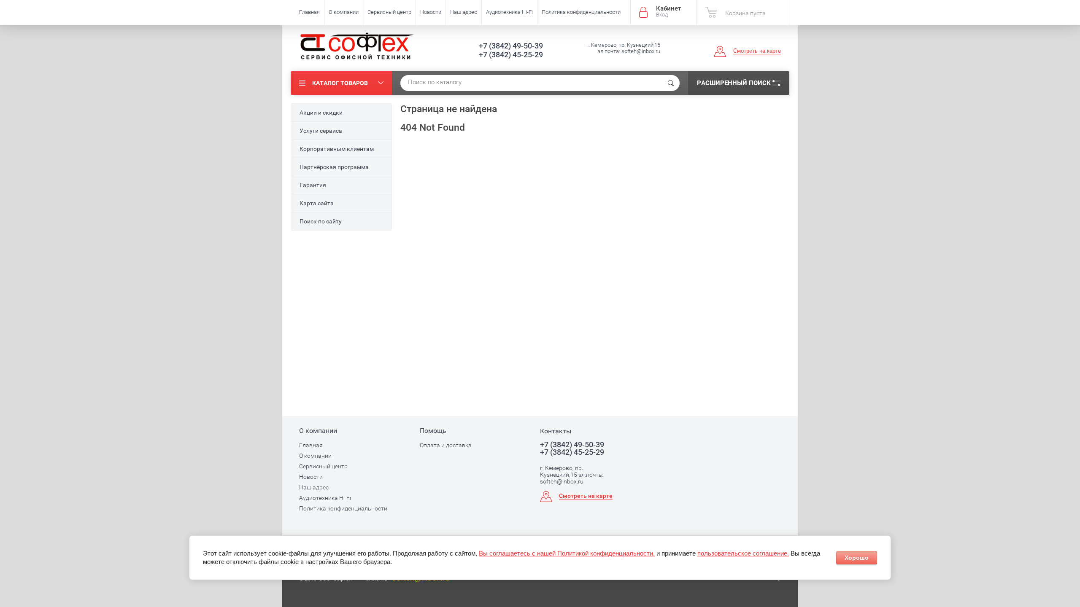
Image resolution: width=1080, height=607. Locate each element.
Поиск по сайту (321, 221)
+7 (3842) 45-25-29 (511, 54)
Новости (430, 12)
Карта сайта (317, 203)
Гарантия (313, 185)
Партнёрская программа (334, 167)
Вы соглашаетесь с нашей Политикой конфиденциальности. (567, 553)
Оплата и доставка (446, 445)
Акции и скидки (321, 112)
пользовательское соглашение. (743, 553)
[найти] (671, 83)
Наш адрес (463, 12)
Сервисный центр (389, 12)
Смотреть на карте (757, 51)
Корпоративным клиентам (337, 148)
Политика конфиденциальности (581, 12)
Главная (309, 12)
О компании (344, 12)
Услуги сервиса (321, 130)
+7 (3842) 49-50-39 (511, 45)
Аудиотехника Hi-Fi (509, 12)
